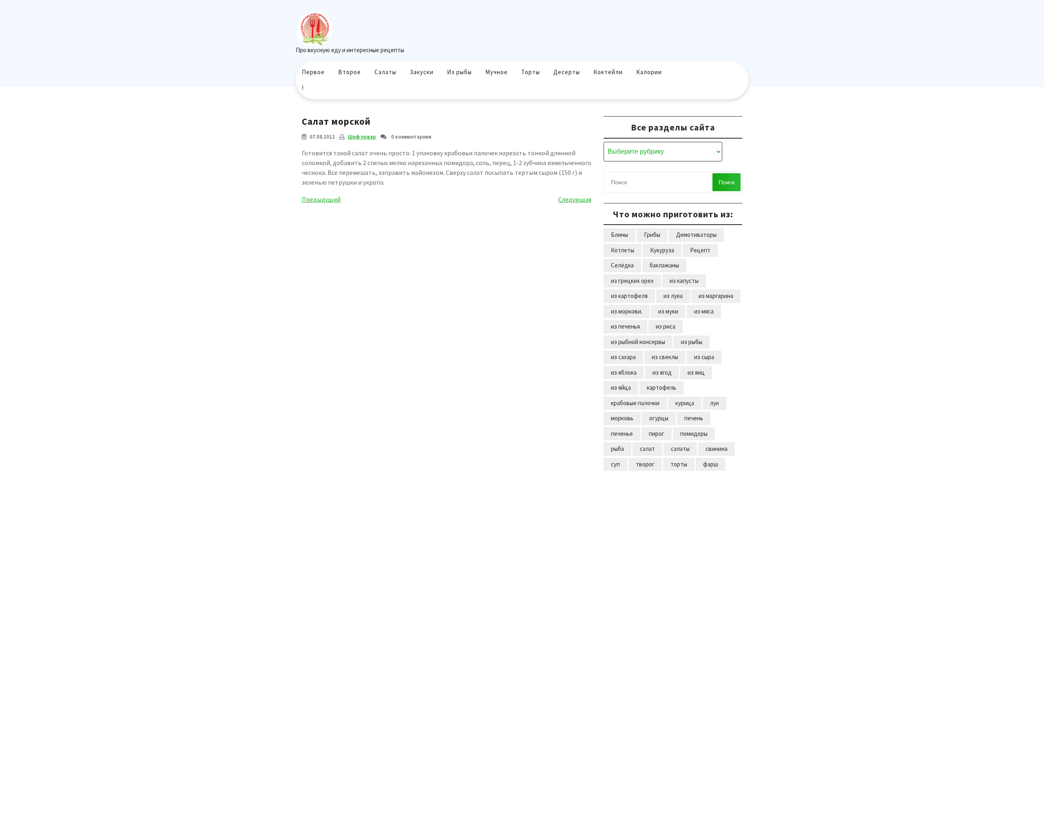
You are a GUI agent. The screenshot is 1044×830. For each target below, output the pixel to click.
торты (678, 464)
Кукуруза (662, 250)
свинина (717, 449)
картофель (661, 387)
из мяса (704, 311)
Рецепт (700, 250)
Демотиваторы (696, 234)
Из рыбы (459, 72)
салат (647, 449)
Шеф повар (362, 136)
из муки (668, 311)
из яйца (621, 387)
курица (684, 403)
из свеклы (665, 357)
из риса (665, 326)
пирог (656, 433)
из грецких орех (632, 281)
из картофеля (629, 296)
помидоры (694, 433)
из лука (673, 296)
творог (645, 464)
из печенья (625, 326)
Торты (530, 72)
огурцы (658, 418)
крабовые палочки (635, 403)
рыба (617, 449)
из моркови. (626, 311)
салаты (680, 449)
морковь (622, 418)
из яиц (696, 372)
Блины (619, 234)
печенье (622, 433)
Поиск (726, 182)
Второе (349, 72)
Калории (649, 72)
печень (693, 418)
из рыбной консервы (638, 342)
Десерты (566, 72)
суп (615, 464)
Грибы (652, 234)
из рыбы (691, 342)
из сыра (704, 357)
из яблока (624, 372)
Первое (313, 72)
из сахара (623, 357)
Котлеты (622, 250)
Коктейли (608, 72)
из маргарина (716, 296)
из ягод (662, 372)
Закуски (422, 72)
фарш (710, 464)
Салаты (385, 72)
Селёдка (622, 265)
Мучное (496, 72)
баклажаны (664, 265)
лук (714, 403)
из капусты (684, 281)
